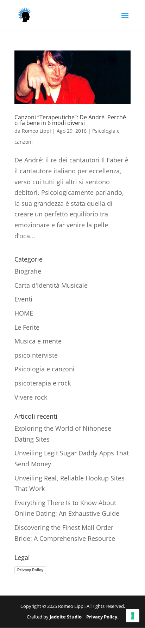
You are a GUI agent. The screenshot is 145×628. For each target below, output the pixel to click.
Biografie (27, 271)
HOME (23, 313)
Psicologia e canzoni (44, 369)
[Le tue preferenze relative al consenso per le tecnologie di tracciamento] (132, 615)
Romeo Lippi (36, 130)
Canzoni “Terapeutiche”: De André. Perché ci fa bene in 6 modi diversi (70, 120)
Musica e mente (38, 341)
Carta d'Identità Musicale (51, 285)
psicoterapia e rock (42, 383)
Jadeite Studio (66, 617)
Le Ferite (26, 327)
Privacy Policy (30, 569)
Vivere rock (30, 397)
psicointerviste (36, 355)
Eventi (23, 299)
